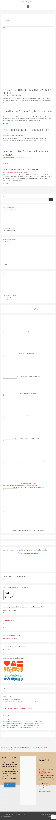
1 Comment (6, 172)
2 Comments (6, 114)
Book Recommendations (18, 157)
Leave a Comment (7, 95)
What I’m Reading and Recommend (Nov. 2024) (26, 131)
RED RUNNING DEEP (12, 747)
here (34, 750)
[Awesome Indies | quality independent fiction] (3, 627)
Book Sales (12, 114)
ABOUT (42, 815)
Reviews (15, 135)
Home (38, 815)
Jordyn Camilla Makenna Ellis (9, 727)
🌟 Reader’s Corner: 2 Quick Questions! (12, 704)
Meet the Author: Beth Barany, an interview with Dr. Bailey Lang (17, 708)
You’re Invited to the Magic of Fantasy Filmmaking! (15, 706)
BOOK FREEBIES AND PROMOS (20, 169)
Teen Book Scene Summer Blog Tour (11, 650)
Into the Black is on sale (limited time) (12, 699)
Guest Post (15, 95)
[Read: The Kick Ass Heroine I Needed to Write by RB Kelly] (28, 56)
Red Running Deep (34, 308)
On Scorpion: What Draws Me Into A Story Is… (21, 719)
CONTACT (47, 815)
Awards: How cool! (8, 620)
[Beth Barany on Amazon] (9, 610)
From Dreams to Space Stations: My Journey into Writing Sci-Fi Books (26, 721)
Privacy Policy (51, 816)
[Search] (51, 199)
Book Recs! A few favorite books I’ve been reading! (26, 153)
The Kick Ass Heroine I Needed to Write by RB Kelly (27, 91)
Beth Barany (6, 719)
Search (4, 196)
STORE (45, 747)
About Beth (36, 725)
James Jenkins (6, 723)
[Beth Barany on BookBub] (3, 612)
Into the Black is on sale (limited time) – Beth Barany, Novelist (17, 725)
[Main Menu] (28, 6)
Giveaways (17, 172)
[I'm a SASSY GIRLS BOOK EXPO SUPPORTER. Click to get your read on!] (3, 579)
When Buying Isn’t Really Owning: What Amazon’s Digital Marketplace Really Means (22, 701)
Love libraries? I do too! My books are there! (27, 111)
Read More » (6, 105)
